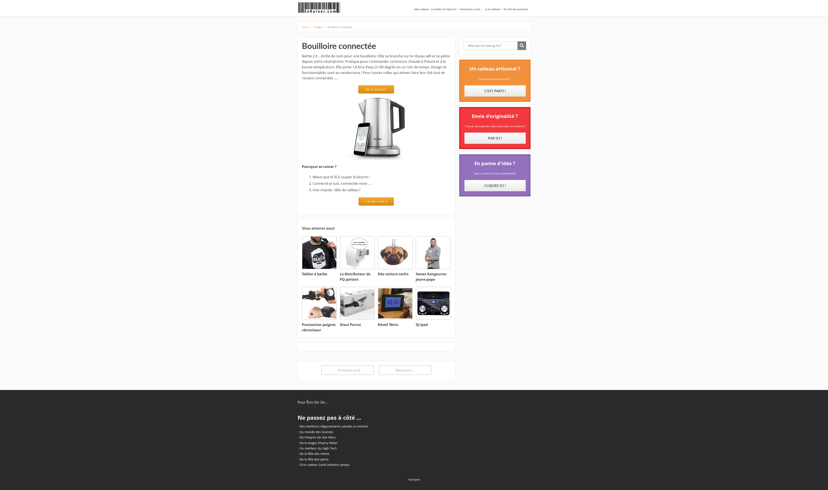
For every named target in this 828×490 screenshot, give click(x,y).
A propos (414, 479)
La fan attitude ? (493, 9)
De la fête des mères (314, 454)
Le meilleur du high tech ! (444, 9)
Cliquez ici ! (495, 185)
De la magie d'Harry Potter (319, 443)
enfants (362, 426)
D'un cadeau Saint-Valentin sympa (324, 465)
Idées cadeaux (421, 9)
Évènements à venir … (471, 9)
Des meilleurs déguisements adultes (326, 426)
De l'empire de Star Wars (318, 437)
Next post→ (405, 370)
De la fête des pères (314, 459)
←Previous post (347, 370)
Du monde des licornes (316, 432)
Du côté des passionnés (516, 9)
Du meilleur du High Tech (318, 448)
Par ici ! (495, 138)
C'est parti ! (495, 91)
